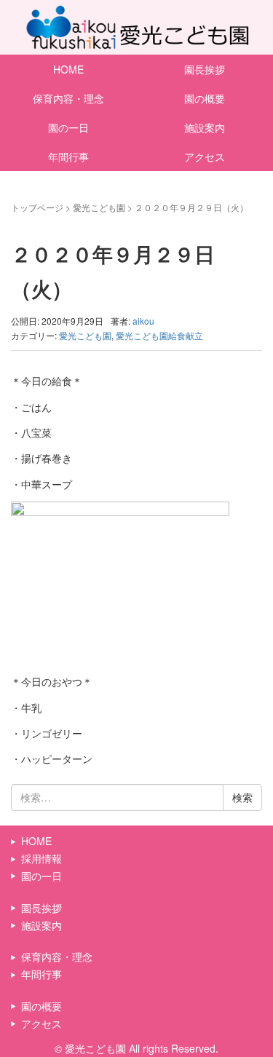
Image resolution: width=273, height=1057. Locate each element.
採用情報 (41, 858)
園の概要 (41, 1006)
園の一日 (68, 127)
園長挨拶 (41, 907)
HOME (68, 69)
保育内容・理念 (68, 98)
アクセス (41, 1023)
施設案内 (41, 925)
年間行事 (68, 156)
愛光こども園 (99, 207)
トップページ (37, 207)
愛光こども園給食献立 (159, 335)
